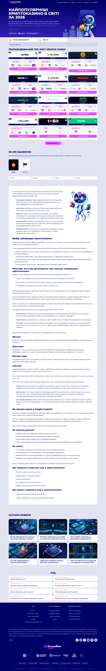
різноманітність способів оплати (31, 472)
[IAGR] (66, 655)
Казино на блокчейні (74, 611)
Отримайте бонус (23, 68)
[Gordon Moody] (41, 655)
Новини (95, 2)
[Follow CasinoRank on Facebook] (77, 640)
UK (10, 640)
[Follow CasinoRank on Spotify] (92, 640)
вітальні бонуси (54, 285)
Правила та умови (62, 668)
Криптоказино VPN (74, 619)
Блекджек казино (55, 613)
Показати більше (52, 143)
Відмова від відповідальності (48, 668)
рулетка (88, 392)
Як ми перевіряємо (33, 616)
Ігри (80, 2)
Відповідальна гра (33, 668)
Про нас (33, 611)
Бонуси (87, 2)
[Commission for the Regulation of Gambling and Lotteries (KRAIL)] (28, 655)
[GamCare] (55, 655)
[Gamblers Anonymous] (74, 655)
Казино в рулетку (55, 616)
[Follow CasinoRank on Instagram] (80, 640)
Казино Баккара (55, 611)
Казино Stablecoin (74, 616)
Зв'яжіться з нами (33, 613)
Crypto (73, 2)
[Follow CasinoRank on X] (84, 640)
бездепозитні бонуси (39, 325)
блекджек (19, 394)
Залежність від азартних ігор (19, 668)
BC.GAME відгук (53, 71)
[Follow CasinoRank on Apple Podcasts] (95, 640)
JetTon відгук (23, 71)
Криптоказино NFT (74, 613)
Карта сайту (90, 668)
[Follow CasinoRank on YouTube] (88, 640)
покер (28, 394)
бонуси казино (48, 221)
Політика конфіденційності (33, 622)
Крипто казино (63, 2)
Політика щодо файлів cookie (77, 668)
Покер (55, 619)
